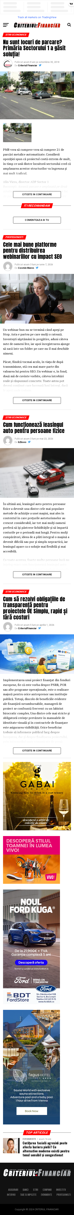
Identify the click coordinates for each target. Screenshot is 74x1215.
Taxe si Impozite (28, 1194)
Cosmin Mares (26, 268)
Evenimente (46, 1194)
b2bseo (22, 442)
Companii (47, 1190)
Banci (25, 1190)
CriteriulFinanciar (27, 628)
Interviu (11, 1194)
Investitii (61, 1190)
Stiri (35, 1190)
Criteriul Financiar (27, 65)
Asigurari (13, 1190)
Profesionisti (64, 1194)
